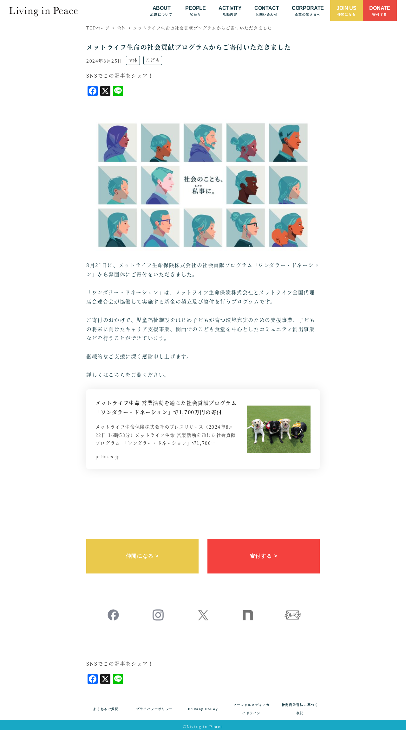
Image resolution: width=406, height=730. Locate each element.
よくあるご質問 (106, 709)
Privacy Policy (203, 709)
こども (153, 60)
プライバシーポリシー (154, 709)
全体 (133, 60)
